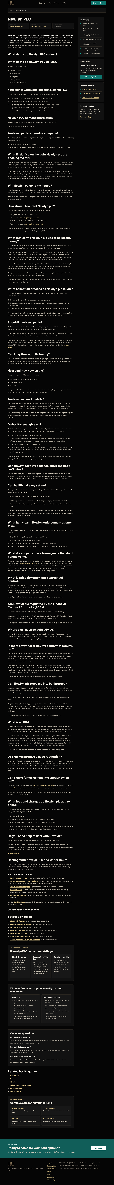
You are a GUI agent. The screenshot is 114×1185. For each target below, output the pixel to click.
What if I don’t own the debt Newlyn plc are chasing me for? (91, 49)
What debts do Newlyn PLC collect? (90, 24)
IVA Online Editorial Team (16, 26)
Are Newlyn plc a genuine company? (90, 43)
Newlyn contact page (17, 930)
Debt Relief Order (16, 890)
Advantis (13, 1082)
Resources (42, 3)
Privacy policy (51, 1180)
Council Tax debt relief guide (20, 887)
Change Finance (15, 1091)
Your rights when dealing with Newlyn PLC (91, 34)
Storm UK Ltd (14, 1076)
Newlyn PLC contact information (92, 39)
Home (10, 10)
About (48, 1174)
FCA (97, 1168)
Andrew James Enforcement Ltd (21, 1085)
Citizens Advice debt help (90, 98)
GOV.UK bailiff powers (17, 921)
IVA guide (49, 1163)
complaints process (15, 788)
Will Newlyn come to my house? (91, 53)
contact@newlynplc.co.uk (29, 218)
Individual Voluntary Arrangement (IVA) (24, 881)
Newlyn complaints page (18, 933)
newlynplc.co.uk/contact (34, 224)
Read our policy (85, 117)
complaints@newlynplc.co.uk (43, 785)
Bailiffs (64, 3)
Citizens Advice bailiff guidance (21, 924)
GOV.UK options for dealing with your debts (25, 939)
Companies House (16, 927)
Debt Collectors (54, 3)
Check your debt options (18, 878)
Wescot (12, 1079)
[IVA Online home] (11, 3)
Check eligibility (98, 3)
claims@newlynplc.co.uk (28, 563)
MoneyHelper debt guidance (20, 936)
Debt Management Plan (18, 895)
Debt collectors (51, 1168)
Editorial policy (51, 1177)
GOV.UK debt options (89, 89)
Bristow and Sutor (16, 1088)
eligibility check (19, 902)
